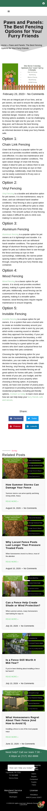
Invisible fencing (9, 319)
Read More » (12, 501)
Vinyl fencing (8, 193)
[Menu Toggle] (9, 11)
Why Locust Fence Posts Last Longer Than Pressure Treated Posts (23, 545)
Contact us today (17, 394)
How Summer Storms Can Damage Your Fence (22, 486)
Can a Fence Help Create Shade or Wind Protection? (23, 604)
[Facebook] (43, 3)
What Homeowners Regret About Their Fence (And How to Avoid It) (22, 720)
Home (4, 45)
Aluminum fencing (10, 234)
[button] (16, 418)
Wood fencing (8, 281)
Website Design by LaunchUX (30, 804)
